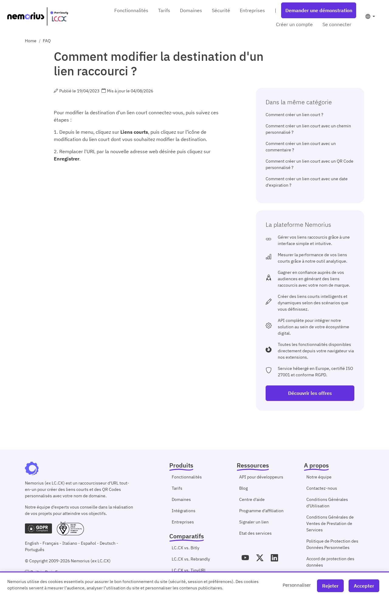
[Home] (37, 16)
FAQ (47, 40)
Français (51, 543)
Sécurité (221, 10)
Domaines (191, 10)
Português (34, 549)
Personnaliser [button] (297, 585)
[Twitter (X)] (259, 558)
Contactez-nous (321, 488)
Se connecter (336, 24)
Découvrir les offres (310, 393)
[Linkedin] (274, 558)
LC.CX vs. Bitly (185, 547)
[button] (370, 16)
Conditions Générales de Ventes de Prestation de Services (330, 523)
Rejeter (330, 586)
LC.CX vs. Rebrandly (191, 559)
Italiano (69, 543)
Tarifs (164, 10)
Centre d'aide (252, 499)
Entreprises (252, 10)
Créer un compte (294, 24)
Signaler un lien (254, 522)
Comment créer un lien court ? (294, 114)
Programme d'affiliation (261, 510)
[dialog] (194, 584)
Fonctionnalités (131, 10)
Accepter (364, 586)
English (32, 543)
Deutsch (107, 543)
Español (88, 543)
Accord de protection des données (330, 562)
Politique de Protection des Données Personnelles (332, 544)
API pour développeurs (261, 477)
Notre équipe (319, 477)
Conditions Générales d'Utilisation (327, 503)
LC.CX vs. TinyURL (189, 570)
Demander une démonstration (318, 10)
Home (30, 40)
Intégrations (183, 510)
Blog (243, 488)
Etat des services (255, 533)
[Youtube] (245, 558)
